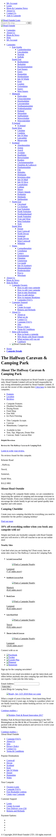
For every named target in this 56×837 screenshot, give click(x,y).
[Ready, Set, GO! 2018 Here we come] (28, 694)
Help (9, 37)
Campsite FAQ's (14, 789)
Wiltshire (21, 243)
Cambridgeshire (24, 49)
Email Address (7, 684)
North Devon (23, 233)
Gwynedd (21, 263)
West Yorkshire (23, 221)
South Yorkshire (24, 216)
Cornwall (11, 760)
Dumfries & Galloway (27, 165)
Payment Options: (8, 815)
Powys (20, 273)
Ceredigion (22, 251)
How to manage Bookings (28, 297)
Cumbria (21, 133)
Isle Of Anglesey (24, 265)
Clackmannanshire (25, 162)
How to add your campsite (28, 287)
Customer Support (20, 302)
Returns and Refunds (26, 310)
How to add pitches (25, 295)
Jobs (19, 324)
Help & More (12, 283)
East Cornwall (23, 231)
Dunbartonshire (24, 167)
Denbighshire (23, 256)
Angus (20, 148)
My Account (12, 3)
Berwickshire (23, 157)
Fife (19, 170)
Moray (20, 189)
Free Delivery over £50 (17, 808)
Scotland (15, 143)
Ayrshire (21, 152)
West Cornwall (23, 241)
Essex (19, 71)
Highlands (21, 175)
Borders (20, 160)
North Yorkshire (24, 211)
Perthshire (21, 194)
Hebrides (21, 172)
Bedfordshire (23, 62)
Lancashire (22, 138)
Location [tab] (10, 396)
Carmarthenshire (24, 248)
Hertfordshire (23, 76)
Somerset (21, 236)
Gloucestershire (24, 98)
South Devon (23, 238)
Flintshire (21, 258)
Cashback (21, 341)
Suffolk (20, 57)
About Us (11, 11)
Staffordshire (22, 116)
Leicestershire (23, 103)
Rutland (20, 111)
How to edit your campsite (28, 290)
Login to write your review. (13, 451)
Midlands (16, 94)
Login (9, 6)
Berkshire (21, 64)
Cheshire (21, 130)
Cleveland (21, 204)
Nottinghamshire (24, 108)
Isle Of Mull (22, 179)
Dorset (20, 229)
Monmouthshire (24, 268)
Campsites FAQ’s (24, 300)
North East (16, 202)
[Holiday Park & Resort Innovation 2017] (28, 715)
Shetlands (21, 197)
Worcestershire (23, 121)
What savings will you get (28, 339)
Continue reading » (9, 710)
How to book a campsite (27, 334)
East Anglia (17, 47)
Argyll (20, 150)
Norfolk (20, 54)
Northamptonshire (25, 106)
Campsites (11, 30)
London (20, 84)
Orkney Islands (23, 192)
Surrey (20, 89)
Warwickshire (23, 118)
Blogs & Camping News (17, 8)
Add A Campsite (14, 15)
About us (21, 314)
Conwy (20, 253)
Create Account (24, 307)
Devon (9, 763)
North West (17, 128)
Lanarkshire (22, 184)
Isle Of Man (22, 135)
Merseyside (22, 140)
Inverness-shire (23, 177)
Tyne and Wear (23, 219)
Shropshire (22, 113)
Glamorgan (22, 260)
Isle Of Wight (23, 79)
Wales (14, 246)
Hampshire (22, 74)
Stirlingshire (22, 199)
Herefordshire (23, 101)
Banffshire (21, 155)
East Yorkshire (23, 209)
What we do (22, 317)
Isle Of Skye (22, 182)
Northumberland (24, 214)
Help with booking (20, 332)
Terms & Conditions (26, 329)
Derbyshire (22, 96)
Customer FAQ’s (24, 322)
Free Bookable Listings (17, 792)
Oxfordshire (22, 86)
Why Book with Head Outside (30, 337)
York (19, 224)
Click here (39, 387)
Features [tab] (10, 394)
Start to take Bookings (26, 292)
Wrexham (21, 275)
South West (17, 226)
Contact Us (11, 13)
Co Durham (22, 206)
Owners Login (13, 787)
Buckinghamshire (24, 67)
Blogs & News (13, 35)
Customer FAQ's (14, 739)
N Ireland (16, 123)
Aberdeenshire (23, 145)
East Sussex (22, 69)
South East (16, 59)
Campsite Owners (19, 285)
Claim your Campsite (16, 794)
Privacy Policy (23, 327)
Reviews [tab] (10, 399)
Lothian (20, 187)
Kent (19, 81)
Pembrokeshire (23, 270)
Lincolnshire (22, 52)
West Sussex (22, 91)
